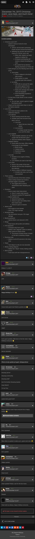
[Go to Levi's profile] (3, 323)
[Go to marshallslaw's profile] (3, 346)
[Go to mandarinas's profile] (3, 457)
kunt (7, 393)
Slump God (9, 333)
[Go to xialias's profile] (3, 404)
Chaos (8, 312)
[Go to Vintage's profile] (3, 274)
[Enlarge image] (17, 31)
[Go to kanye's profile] (3, 489)
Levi (7, 322)
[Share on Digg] (9, 527)
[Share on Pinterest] (23, 527)
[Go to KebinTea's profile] (3, 436)
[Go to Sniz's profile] (3, 302)
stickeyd (8, 478)
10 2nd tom (9, 367)
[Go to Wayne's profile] (3, 287)
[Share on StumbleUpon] (17, 527)
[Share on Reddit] (15, 527)
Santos (8, 467)
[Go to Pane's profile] (3, 500)
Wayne (8, 287)
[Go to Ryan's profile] (3, 22)
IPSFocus (21, 532)
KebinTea (8, 435)
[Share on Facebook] (4, 527)
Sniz (7, 301)
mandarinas (9, 456)
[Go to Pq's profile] (3, 425)
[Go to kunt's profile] (3, 394)
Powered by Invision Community (17, 536)
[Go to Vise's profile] (3, 447)
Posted (12, 23)
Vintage (8, 273)
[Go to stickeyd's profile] (3, 478)
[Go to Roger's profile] (3, 357)
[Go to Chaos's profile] (3, 312)
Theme (17, 534)
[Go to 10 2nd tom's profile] (3, 368)
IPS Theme (14, 532)
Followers (16, 516)
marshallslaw (10, 345)
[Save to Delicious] (12, 527)
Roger (7, 356)
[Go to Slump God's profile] (3, 334)
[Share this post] (32, 23)
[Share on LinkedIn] (20, 527)
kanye (7, 488)
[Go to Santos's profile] (3, 468)
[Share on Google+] (7, 527)
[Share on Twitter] (2, 527)
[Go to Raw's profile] (3, 263)
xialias (8, 404)
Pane (7, 499)
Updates (20, 16)
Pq (6, 425)
